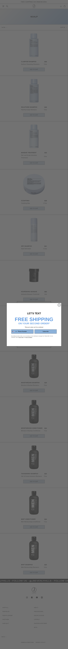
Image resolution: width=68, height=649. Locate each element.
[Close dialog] (59, 305)
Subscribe (46, 331)
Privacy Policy (21, 337)
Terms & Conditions (28, 337)
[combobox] (14, 332)
